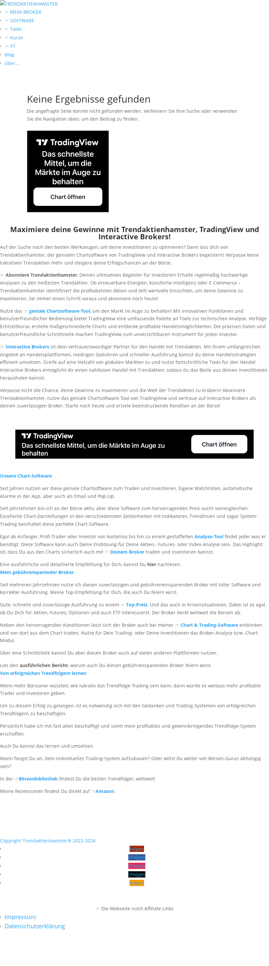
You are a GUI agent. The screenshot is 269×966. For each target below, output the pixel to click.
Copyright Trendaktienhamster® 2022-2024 (47, 841)
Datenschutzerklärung (35, 926)
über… (12, 63)
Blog (9, 54)
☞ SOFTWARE (19, 20)
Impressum (20, 917)
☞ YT (10, 46)
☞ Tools (13, 29)
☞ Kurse (14, 37)
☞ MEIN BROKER (23, 12)
